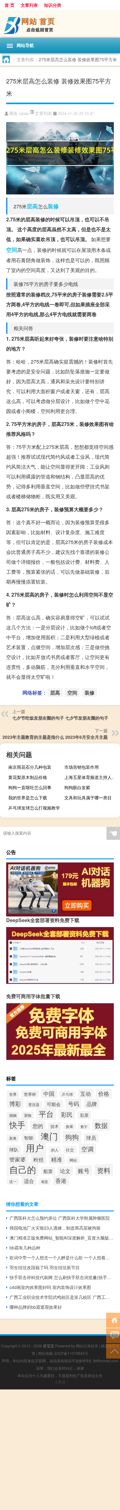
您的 (38, 1125)
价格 (103, 1093)
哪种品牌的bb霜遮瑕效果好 (36, 1307)
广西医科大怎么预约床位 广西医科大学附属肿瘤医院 (60, 1218)
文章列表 (29, 5)
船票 (48, 1171)
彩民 (67, 1114)
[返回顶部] (113, 1351)
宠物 (27, 1115)
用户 (35, 1147)
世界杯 (30, 1094)
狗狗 (72, 1137)
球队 (13, 1149)
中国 (48, 1093)
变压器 (33, 1104)
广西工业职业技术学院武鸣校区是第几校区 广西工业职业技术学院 (62, 1297)
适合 (29, 1180)
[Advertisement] (60, 1449)
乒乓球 (67, 1094)
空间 (11, 250)
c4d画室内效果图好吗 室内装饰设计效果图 (50, 1287)
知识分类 (52, 5)
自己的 (22, 1169)
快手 (17, 1124)
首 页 (9, 5)
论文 (65, 1171)
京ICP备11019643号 (71, 1353)
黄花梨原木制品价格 (27, 777)
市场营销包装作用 (81, 767)
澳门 (49, 1136)
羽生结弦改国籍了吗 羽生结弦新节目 (45, 1267)
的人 (54, 1149)
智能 (28, 1137)
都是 (44, 1181)
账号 (84, 1170)
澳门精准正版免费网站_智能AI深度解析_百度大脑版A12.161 (62, 1238)
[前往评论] (113, 1335)
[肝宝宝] (60, 24)
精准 (56, 1159)
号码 (73, 1104)
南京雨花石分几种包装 (29, 767)
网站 (73, 1160)
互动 (85, 1093)
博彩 (15, 1103)
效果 (69, 1126)
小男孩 (60, 1382)
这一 (13, 1181)
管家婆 (17, 1159)
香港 (60, 1180)
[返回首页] (113, 1320)
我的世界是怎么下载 (27, 797)
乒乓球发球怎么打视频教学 (34, 808)
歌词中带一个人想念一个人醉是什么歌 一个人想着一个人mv (62, 1257)
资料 (103, 1170)
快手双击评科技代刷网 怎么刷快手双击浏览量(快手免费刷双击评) (62, 1277)
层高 (32, 206)
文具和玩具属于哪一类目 (88, 797)
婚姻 (13, 1115)
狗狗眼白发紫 (77, 787)
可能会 (54, 1104)
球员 (91, 1137)
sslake (24, 113)
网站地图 (45, 1353)
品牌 (91, 1104)
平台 (46, 1113)
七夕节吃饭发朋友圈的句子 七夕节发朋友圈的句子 (60, 718)
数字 (84, 1126)
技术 (54, 1126)
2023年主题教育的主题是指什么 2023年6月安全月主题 (55, 737)
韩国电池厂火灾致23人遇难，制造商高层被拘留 (55, 1228)
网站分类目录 (87, 1345)
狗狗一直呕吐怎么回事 (29, 787)
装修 (53, 206)
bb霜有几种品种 (25, 1247)
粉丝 (38, 1159)
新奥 (13, 1138)
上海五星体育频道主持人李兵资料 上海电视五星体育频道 (91, 777)
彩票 (84, 1115)
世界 (13, 1094)
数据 (101, 1125)
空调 (87, 1148)
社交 (70, 1150)
